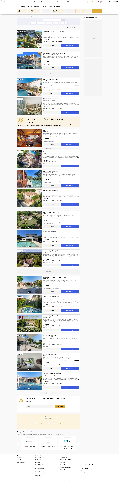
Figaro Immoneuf (71, 480)
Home (18, 16)
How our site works (63, 461)
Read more (76, 37)
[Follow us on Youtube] (92, 458)
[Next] (78, 443)
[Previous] (18, 443)
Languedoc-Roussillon (34, 16)
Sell (68, 1)
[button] (48, 122)
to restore (49, 23)
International (49, 1)
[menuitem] (31, 2)
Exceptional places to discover (51, 16)
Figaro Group (62, 469)
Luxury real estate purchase (40, 474)
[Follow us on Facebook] (87, 458)
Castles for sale (38, 459)
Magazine (57, 1)
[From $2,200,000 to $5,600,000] (44, 343)
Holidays (41, 1)
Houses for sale (38, 457)
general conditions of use (43, 409)
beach (62, 23)
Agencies (64, 1)
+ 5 (66, 23)
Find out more (58, 409)
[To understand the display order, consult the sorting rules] (79, 27)
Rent (35, 1)
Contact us (19, 459)
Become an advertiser (21, 462)
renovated (33, 23)
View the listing (69, 45)
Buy (31, 1)
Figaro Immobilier (63, 480)
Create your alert (97, 11)
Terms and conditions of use (65, 459)
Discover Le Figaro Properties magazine (90, 464)
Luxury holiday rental (39, 475)
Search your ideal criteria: (37, 20)
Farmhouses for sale (39, 464)
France (27, 16)
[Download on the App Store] (86, 471)
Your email (29, 406)
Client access (19, 461)
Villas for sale (37, 462)
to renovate (41, 23)
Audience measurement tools (65, 467)
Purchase (22, 16)
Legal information (63, 457)
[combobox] (74, 28)
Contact (52, 45)
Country (18, 10)
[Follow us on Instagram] (84, 458)
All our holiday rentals (39, 471)
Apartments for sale (39, 466)
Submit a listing (91, 2)
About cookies (63, 464)
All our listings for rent (39, 470)
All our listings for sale (39, 468)
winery (56, 23)
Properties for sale (39, 461)
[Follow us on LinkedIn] (82, 458)
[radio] (35, 424)
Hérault (41, 16)
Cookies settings (63, 466)
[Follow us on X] (89, 458)
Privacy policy (62, 462)
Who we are (19, 457)
